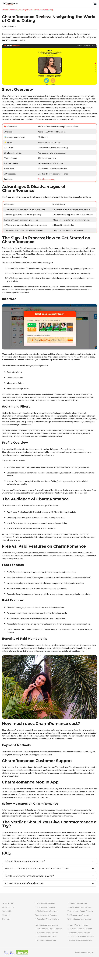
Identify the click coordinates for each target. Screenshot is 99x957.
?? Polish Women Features (45, 940)
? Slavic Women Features (77, 925)
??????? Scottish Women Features (48, 928)
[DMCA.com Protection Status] (22, 952)
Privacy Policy (8, 907)
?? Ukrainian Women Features (79, 928)
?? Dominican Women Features (80, 911)
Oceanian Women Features (46, 915)
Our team (6, 919)
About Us (6, 915)
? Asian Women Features (45, 903)
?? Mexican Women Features (79, 907)
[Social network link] (6, 952)
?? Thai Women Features (45, 907)
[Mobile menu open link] (95, 4)
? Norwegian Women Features (79, 940)
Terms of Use (7, 903)
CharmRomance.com (46, 179)
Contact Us (6, 911)
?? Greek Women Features (45, 936)
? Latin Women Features (77, 903)
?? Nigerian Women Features (79, 919)
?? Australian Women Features (47, 919)
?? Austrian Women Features (46, 932)
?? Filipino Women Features (46, 911)
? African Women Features (78, 915)
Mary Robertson (10, 27)
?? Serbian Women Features (78, 932)
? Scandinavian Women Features (80, 936)
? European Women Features (46, 925)
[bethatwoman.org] (47, 3)
